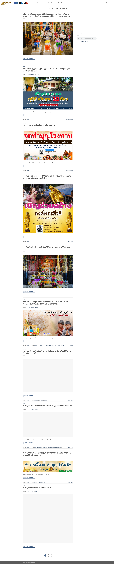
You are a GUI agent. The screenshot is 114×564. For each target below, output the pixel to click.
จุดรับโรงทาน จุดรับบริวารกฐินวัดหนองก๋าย (39, 125)
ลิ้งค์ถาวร (25, 12)
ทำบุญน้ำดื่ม (36, 400)
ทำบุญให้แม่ (56, 447)
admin (37, 74)
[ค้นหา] (107, 3)
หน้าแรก (31, 2)
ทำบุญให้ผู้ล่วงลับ (40, 447)
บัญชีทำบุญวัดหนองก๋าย (61, 2)
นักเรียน (47, 345)
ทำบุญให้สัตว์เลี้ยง (51, 447)
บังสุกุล (60, 447)
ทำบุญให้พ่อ (45, 447)
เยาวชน (62, 345)
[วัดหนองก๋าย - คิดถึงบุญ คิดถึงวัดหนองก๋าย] (6, 3)
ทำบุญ (35, 447)
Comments (70, 241)
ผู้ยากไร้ (59, 345)
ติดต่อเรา (53, 2)
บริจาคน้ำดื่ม (41, 400)
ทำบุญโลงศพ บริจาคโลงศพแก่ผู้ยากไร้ (37, 488)
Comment (71, 345)
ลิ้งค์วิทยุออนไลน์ (84, 41)
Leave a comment (69, 63)
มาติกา (63, 447)
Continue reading (29, 58)
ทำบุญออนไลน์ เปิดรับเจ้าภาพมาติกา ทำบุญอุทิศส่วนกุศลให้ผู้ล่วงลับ (47, 406)
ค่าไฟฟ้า (35, 482)
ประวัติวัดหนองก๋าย (38, 2)
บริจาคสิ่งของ (51, 345)
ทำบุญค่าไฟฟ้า (42, 482)
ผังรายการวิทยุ (47, 2)
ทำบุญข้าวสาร (36, 345)
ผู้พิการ (56, 345)
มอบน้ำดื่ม (45, 400)
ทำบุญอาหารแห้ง (43, 345)
